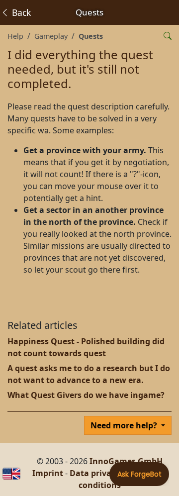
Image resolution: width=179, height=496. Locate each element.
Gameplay (51, 36)
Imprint (47, 473)
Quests (91, 36)
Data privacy (95, 473)
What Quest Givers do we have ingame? (86, 395)
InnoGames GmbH (126, 461)
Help (15, 36)
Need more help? (124, 425)
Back (20, 12)
